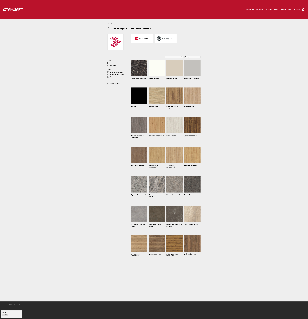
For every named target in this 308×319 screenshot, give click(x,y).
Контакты (296, 9)
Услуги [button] (276, 9)
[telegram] (303, 9)
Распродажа (250, 9)
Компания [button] (259, 9)
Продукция (268, 9)
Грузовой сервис (286, 9)
